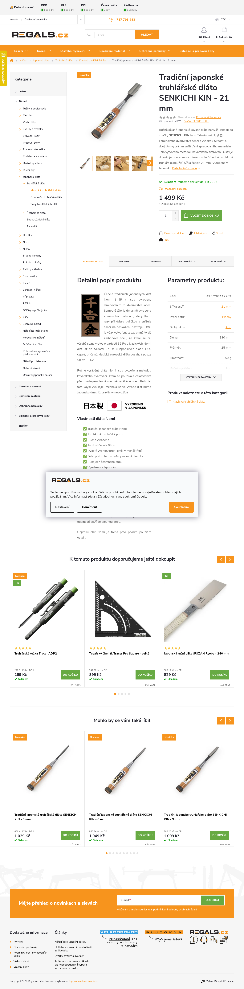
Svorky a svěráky (33, 129)
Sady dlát (32, 226)
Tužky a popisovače (34, 108)
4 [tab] (125, 694)
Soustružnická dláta (38, 219)
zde (90, 496)
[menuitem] (21, 51)
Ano (228, 327)
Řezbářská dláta (36, 213)
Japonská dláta (31, 177)
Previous (221, 559)
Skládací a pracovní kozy (34, 416)
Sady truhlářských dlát (43, 204)
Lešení (22, 91)
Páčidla (27, 303)
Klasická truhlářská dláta (45, 190)
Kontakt (14, 19)
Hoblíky (27, 235)
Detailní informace (184, 168)
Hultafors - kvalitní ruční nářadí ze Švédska (73, 948)
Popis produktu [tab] (93, 261)
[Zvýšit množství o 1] (175, 213)
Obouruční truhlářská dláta (46, 197)
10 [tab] (137, 853)
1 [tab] (115, 694)
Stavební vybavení (30, 386)
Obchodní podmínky (36, 19)
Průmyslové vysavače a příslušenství (36, 352)
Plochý (226, 317)
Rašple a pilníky (32, 262)
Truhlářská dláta (36, 183)
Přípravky (28, 296)
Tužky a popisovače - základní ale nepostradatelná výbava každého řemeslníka (72, 964)
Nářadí (23, 101)
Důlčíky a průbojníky (35, 310)
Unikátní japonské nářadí (37, 375)
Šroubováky (30, 276)
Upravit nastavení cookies (83, 981)
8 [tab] (131, 853)
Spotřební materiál (30, 396)
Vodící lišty (29, 122)
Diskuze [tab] (156, 261)
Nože (26, 242)
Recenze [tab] (124, 261)
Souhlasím (181, 507)
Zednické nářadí (32, 324)
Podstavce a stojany (35, 156)
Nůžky (26, 249)
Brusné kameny (32, 255)
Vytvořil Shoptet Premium (220, 981)
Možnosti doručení (176, 189)
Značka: (196, 121)
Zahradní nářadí (32, 290)
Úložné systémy (32, 163)
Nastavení (62, 507)
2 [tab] (119, 694)
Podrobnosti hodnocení (208, 117)
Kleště (26, 283)
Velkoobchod (21, 961)
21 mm (226, 307)
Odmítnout (89, 507)
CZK (223, 19)
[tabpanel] (47, 628)
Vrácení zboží (21, 967)
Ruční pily (29, 170)
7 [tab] (127, 853)
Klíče (25, 317)
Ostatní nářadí (31, 368)
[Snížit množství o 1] (175, 218)
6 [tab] (124, 853)
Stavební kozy (31, 136)
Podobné (216, 261)
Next (230, 559)
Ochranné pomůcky (30, 406)
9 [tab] (134, 853)
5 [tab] (129, 694)
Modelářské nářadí (33, 337)
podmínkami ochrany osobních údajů (175, 909)
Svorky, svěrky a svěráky (69, 956)
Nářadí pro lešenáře (34, 361)
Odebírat (212, 900)
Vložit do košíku (204, 216)
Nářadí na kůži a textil (35, 331)
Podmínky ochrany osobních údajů (30, 954)
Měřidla (27, 115)
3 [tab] (122, 694)
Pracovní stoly (31, 143)
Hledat (147, 35)
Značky (23, 426)
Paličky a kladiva (32, 269)
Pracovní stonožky (34, 149)
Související (185, 261)
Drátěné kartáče (32, 344)
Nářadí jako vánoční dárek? (70, 942)
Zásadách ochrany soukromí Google (122, 496)
